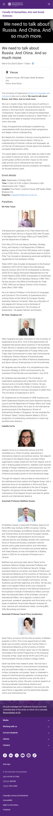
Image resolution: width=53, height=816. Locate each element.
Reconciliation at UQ (12, 712)
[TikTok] (34, 755)
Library (6, 739)
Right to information (10, 805)
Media (6, 720)
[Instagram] (29, 755)
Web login (6, 764)
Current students (10, 733)
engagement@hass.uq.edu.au (24, 195)
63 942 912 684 (13, 777)
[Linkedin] (11, 755)
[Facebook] (5, 755)
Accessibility (7, 800)
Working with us (10, 726)
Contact (6, 745)
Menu (4, 4)
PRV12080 (13, 786)
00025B (13, 781)
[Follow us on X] (17, 755)
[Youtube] (23, 755)
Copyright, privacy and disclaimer (15, 796)
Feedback (6, 810)
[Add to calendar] (33, 64)
